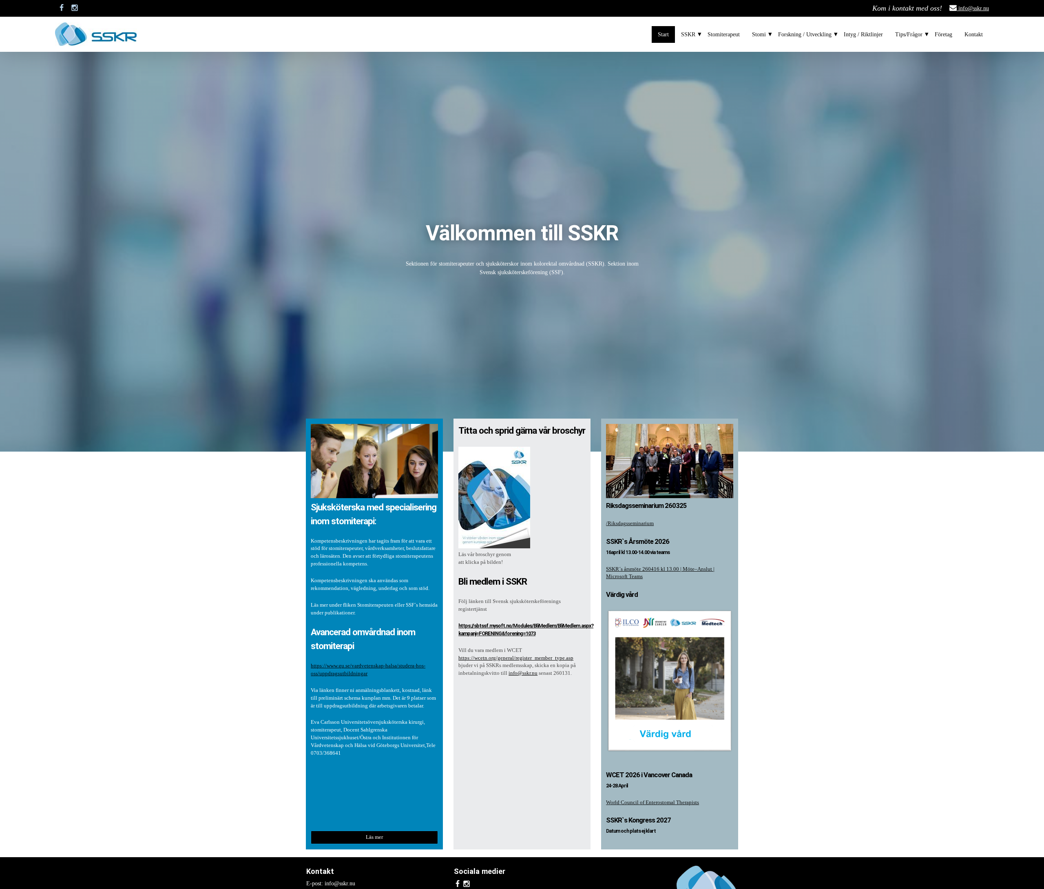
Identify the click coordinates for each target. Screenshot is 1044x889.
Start (663, 34)
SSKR (688, 34)
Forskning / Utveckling (805, 34)
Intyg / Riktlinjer (863, 34)
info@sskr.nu (973, 8)
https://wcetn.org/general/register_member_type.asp (515, 658)
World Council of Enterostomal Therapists (652, 802)
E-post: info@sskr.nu (330, 883)
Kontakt (973, 34)
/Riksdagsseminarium (630, 523)
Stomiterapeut (724, 34)
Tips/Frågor (908, 34)
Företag (943, 34)
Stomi (759, 34)
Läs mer (374, 837)
